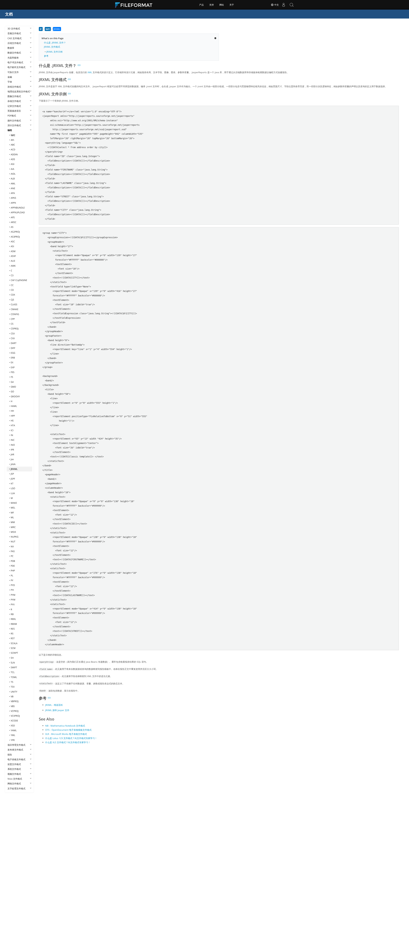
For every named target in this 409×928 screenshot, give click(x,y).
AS (12, 226)
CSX (13, 333)
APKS (13, 197)
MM (13, 522)
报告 (10, 754)
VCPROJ (15, 710)
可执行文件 (13, 72)
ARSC (13, 222)
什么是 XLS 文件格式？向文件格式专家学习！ (67, 742)
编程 (10, 130)
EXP (13, 367)
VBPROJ (15, 701)
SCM (13, 648)
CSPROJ (15, 328)
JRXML (14, 468)
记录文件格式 (14, 106)
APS (13, 217)
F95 (12, 372)
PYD (13, 585)
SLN (13, 662)
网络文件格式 (14, 783)
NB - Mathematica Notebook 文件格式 (65, 725)
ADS (13, 159)
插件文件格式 (14, 120)
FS (12, 376)
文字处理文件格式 (16, 788)
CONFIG (15, 314)
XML (90, 72)
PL (12, 575)
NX (12, 546)
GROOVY (15, 396)
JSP (12, 473)
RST (13, 638)
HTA (13, 425)
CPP (13, 318)
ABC (13, 144)
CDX (13, 294)
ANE (13, 188)
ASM (13, 251)
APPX (13, 202)
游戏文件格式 (14, 86)
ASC (13, 241)
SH (12, 657)
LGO (13, 488)
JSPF (13, 478)
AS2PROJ (15, 231)
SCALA (14, 643)
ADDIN (14, 154)
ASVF (13, 256)
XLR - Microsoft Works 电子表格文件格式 (66, 733)
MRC (13, 527)
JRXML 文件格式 (52, 46)
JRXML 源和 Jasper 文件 (57, 710)
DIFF (13, 348)
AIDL (13, 173)
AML (13, 183)
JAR (12, 454)
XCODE (14, 720)
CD (12, 289)
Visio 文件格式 (15, 778)
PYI (12, 589)
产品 (201, 5)
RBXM (14, 623)
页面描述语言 (14, 110)
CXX (13, 338)
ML (12, 517)
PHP (13, 570)
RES (13, 628)
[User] (284, 5)
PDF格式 (12, 115)
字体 (10, 81)
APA (13, 193)
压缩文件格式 (14, 43)
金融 (10, 76)
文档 (9, 14)
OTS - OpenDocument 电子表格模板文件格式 (68, 729)
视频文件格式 (14, 773)
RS (12, 633)
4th (12, 139)
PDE (13, 565)
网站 (221, 5)
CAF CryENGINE (19, 280)
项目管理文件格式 (16, 744)
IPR (12, 449)
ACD (13, 149)
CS (12, 323)
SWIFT (14, 667)
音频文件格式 (14, 33)
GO (12, 391)
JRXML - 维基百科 (54, 704)
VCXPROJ (15, 715)
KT (12, 483)
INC (13, 439)
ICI (12, 430)
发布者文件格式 (15, 749)
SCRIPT (14, 652)
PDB (13, 560)
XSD (13, 725)
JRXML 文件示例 (54, 51)
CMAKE (14, 309)
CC (12, 285)
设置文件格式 (14, 764)
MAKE (14, 502)
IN (12, 435)
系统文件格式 (14, 768)
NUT (13, 541)
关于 (231, 5)
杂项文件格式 (14, 101)
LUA (13, 493)
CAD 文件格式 (15, 38)
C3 (12, 275)
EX (12, 362)
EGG (13, 352)
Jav (12, 459)
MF (12, 512)
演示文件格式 (14, 125)
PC (12, 556)
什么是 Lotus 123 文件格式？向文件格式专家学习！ (71, 738)
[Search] (292, 5)
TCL (13, 672)
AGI (12, 164)
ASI (12, 246)
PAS (13, 551)
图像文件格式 (14, 96)
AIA (12, 168)
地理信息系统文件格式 (19, 91)
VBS (13, 706)
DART (13, 343)
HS (12, 420)
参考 (46, 55)
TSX (13, 686)
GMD (13, 386)
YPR (13, 740)
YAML (14, 730)
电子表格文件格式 (16, 759)
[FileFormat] (135, 5)
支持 (211, 5)
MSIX (13, 531)
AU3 (13, 260)
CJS (12, 299)
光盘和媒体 (13, 57)
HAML (14, 406)
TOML (14, 677)
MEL (13, 507)
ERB (13, 357)
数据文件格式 (14, 52)
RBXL (13, 618)
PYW (13, 599)
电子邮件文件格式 (16, 67)
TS (12, 681)
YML (13, 735)
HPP (13, 415)
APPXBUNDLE (18, 207)
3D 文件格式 (14, 28)
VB (12, 696)
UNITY (14, 691)
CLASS (14, 304)
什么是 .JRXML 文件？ (55, 42)
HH (12, 410)
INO (13, 444)
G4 (12, 381)
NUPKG (14, 536)
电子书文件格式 (15, 62)
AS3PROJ (15, 236)
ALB (13, 178)
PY (12, 580)
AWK (13, 265)
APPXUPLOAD (18, 212)
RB (12, 614)
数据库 (11, 47)
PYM (13, 594)
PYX (13, 604)
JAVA (13, 464)
